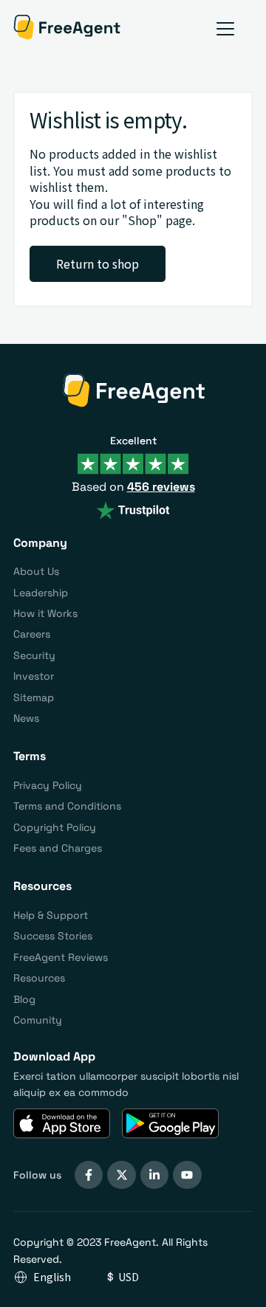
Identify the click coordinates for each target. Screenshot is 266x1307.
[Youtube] (187, 1175)
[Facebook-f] (89, 1175)
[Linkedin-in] (154, 1175)
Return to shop (97, 263)
